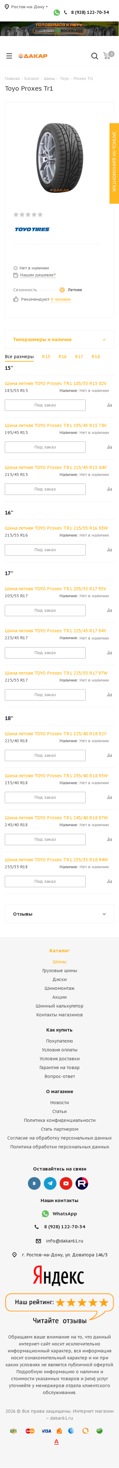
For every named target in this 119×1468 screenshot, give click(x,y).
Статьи (59, 1111)
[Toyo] (54, 229)
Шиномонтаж (59, 988)
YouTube (66, 1183)
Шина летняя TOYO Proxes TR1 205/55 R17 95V (55, 589)
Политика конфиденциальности (60, 1120)
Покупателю (59, 1041)
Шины (59, 962)
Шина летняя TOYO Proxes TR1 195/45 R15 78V (56, 425)
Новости (59, 1102)
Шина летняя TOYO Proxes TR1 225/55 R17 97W (56, 673)
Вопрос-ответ (59, 1076)
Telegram (50, 1183)
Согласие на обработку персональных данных (59, 1138)
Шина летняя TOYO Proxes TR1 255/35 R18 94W (56, 860)
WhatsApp (65, 1214)
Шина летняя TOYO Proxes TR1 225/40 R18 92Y (56, 734)
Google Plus (82, 1183)
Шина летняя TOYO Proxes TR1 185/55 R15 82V (56, 383)
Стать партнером (59, 1129)
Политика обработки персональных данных (59, 1147)
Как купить (59, 1030)
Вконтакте (34, 1183)
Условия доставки (60, 1059)
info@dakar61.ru (64, 1241)
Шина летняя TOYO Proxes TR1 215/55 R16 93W (56, 528)
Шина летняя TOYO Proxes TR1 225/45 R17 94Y (55, 631)
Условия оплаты (59, 1050)
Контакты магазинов (59, 1015)
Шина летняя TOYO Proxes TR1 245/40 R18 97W (56, 818)
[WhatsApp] (56, 13)
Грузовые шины (59, 970)
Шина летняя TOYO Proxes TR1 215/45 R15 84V (56, 467)
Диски (59, 979)
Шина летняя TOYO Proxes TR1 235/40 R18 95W (56, 776)
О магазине (59, 1091)
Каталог (59, 951)
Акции (59, 997)
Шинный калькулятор (59, 1006)
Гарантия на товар (59, 1067)
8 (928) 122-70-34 (90, 12)
